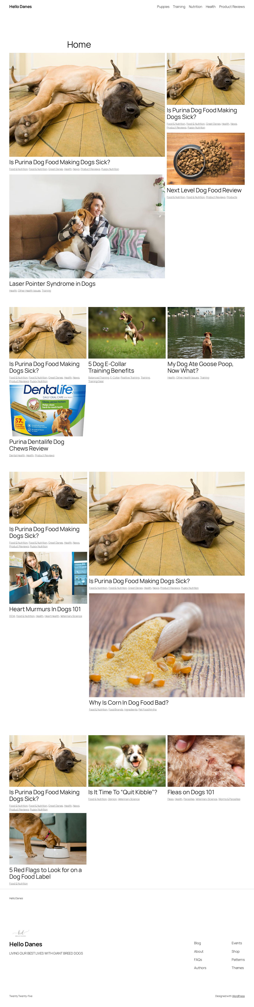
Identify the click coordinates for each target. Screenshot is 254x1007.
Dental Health (17, 455)
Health (68, 169)
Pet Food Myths (148, 709)
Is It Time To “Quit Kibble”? (122, 792)
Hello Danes (20, 6)
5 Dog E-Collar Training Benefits (111, 367)
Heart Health (52, 616)
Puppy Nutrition (110, 169)
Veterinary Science (71, 616)
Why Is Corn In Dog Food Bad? (129, 702)
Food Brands (116, 709)
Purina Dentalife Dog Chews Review (36, 445)
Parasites (189, 799)
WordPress (238, 996)
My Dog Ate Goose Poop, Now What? (201, 367)
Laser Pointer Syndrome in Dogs (52, 283)
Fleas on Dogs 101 (191, 792)
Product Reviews (90, 169)
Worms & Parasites (229, 799)
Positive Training (130, 377)
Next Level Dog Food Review (204, 190)
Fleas (171, 799)
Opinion (112, 799)
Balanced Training (98, 377)
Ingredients (130, 709)
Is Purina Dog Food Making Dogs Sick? (59, 162)
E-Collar (114, 377)
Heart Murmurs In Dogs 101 (45, 609)
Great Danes (55, 169)
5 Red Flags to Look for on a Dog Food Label (45, 873)
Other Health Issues (29, 290)
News (76, 169)
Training (46, 290)
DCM (12, 616)
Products (232, 197)
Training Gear (96, 381)
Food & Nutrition (18, 169)
